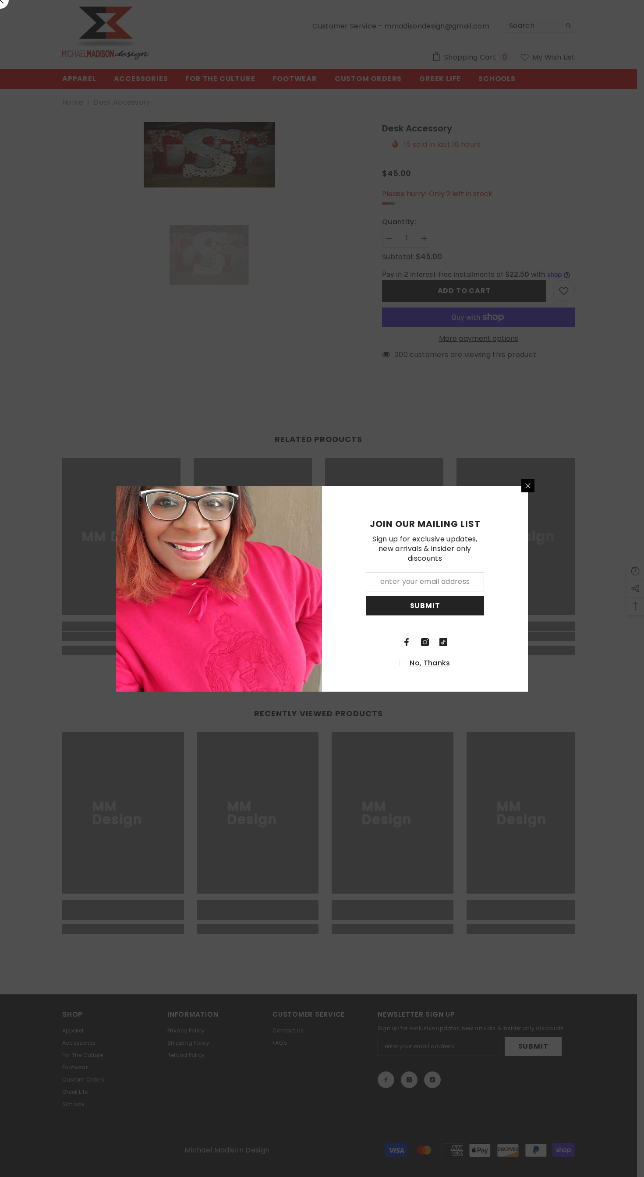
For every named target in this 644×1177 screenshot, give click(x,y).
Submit (425, 605)
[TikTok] (443, 642)
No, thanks (430, 663)
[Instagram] (425, 642)
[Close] (527, 485)
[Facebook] (406, 642)
